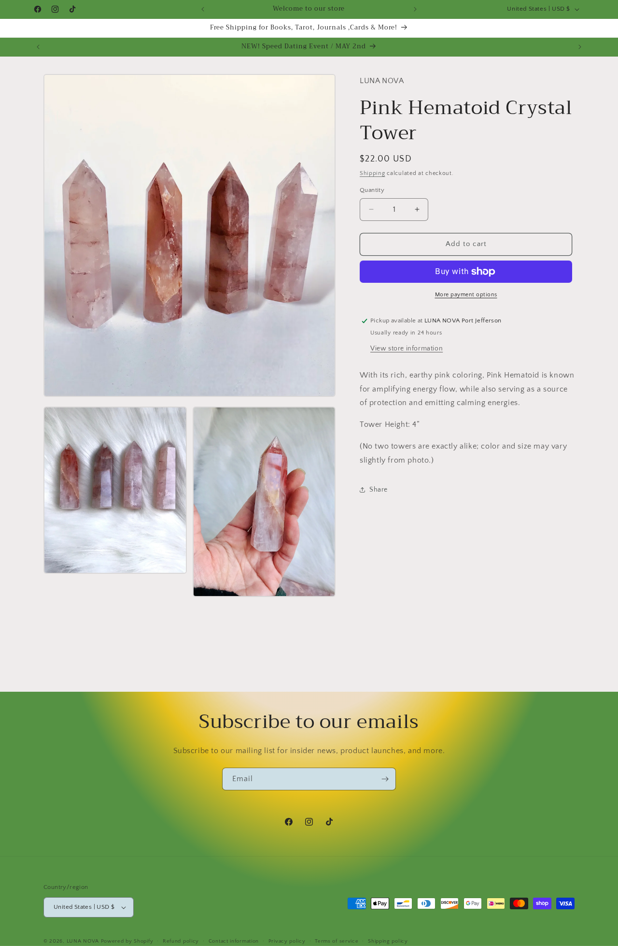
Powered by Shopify (127, 941)
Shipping (372, 173)
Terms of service (336, 941)
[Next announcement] (415, 9)
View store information (406, 348)
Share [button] (378, 490)
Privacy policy (287, 941)
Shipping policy (388, 941)
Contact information (234, 941)
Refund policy (181, 941)
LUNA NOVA (83, 941)
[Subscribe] (384, 779)
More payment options (466, 294)
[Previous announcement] (202, 9)
